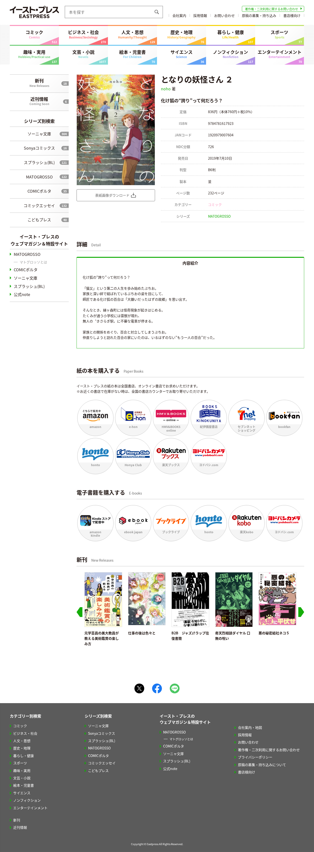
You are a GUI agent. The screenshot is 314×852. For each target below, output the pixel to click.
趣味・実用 (34, 54)
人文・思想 (132, 34)
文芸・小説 (83, 54)
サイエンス (181, 54)
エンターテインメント (279, 54)
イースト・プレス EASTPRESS (34, 12)
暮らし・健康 (230, 34)
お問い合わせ (224, 15)
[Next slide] (301, 612)
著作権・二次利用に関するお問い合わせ (271, 9)
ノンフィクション (230, 54)
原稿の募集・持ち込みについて (262, 764)
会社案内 (179, 15)
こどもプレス (39, 220)
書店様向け (292, 15)
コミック (34, 34)
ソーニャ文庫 (39, 134)
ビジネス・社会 (83, 34)
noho (166, 89)
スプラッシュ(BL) (39, 162)
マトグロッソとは (33, 262)
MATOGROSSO (39, 177)
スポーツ (279, 34)
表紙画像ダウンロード (112, 195)
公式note (22, 294)
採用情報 (200, 15)
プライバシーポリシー (255, 757)
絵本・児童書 (132, 54)
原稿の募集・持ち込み (259, 15)
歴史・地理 (181, 34)
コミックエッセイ (39, 205)
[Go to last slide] (79, 612)
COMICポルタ (39, 191)
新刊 (39, 82)
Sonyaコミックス (39, 148)
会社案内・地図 (250, 727)
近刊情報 (39, 101)
